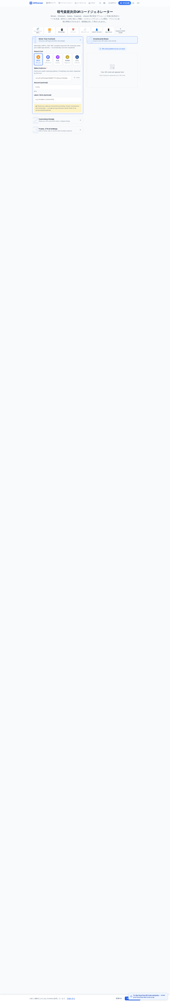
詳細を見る (71, 998)
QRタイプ (52, 3)
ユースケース (81, 3)
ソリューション (66, 3)
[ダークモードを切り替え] (133, 3)
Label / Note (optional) (42, 95)
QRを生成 (125, 3)
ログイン (113, 3)
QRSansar (38, 3)
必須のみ (119, 998)
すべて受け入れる (133, 998)
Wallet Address (40, 68)
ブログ (93, 3)
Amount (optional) (41, 83)
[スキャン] (104, 3)
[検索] (100, 3)
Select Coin (38, 51)
